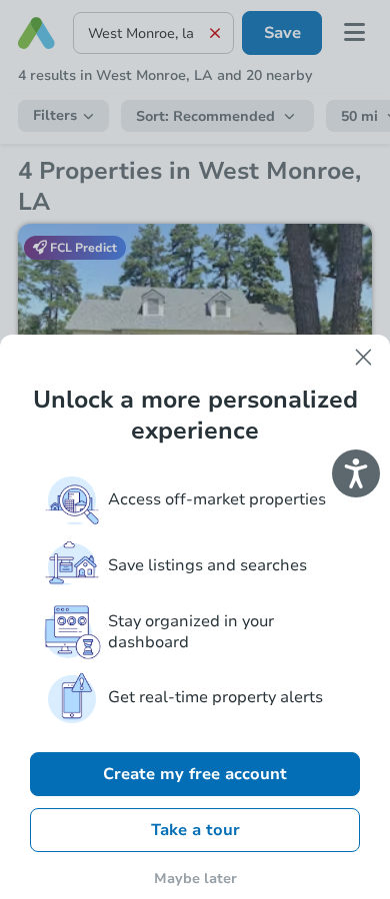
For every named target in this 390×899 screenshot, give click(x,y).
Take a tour (195, 830)
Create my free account (195, 774)
